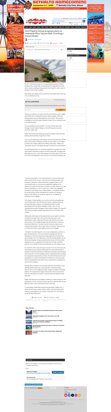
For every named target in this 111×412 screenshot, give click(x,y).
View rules (27, 368)
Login (51, 388)
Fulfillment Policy (81, 399)
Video (30, 27)
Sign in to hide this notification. (59, 99)
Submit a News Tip (37, 384)
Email (54, 388)
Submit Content (73, 18)
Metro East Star (53, 401)
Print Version (28, 384)
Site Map (63, 399)
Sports (38, 27)
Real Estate (77, 27)
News (34, 27)
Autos (72, 27)
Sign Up (58, 23)
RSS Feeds (67, 399)
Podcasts (80, 18)
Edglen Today (59, 401)
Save (62, 43)
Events (46, 27)
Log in (53, 23)
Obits (42, 27)
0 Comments (55, 43)
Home (26, 27)
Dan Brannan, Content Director (35, 39)
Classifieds (67, 27)
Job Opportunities (40, 399)
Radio (84, 18)
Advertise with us (57, 18)
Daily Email (65, 18)
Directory (84, 27)
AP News (55, 27)
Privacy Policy (76, 399)
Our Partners (47, 399)
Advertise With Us (34, 399)
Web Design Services (53, 399)
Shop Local (61, 27)
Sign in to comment (58, 372)
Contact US (59, 399)
